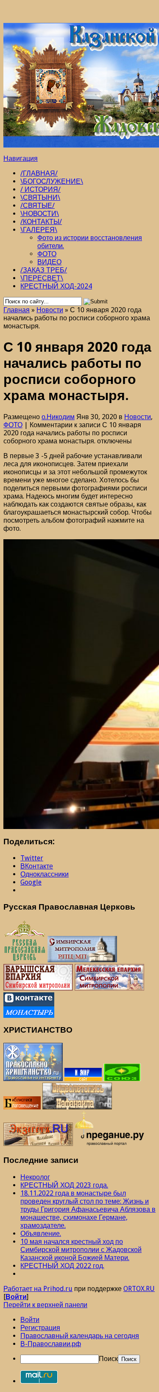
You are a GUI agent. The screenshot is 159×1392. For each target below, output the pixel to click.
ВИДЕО (49, 262)
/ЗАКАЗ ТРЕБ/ (43, 270)
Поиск (108, 1359)
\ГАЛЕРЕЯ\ (38, 230)
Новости (49, 310)
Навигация (20, 158)
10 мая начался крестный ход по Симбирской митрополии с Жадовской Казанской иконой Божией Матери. (81, 1250)
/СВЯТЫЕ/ (37, 206)
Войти (16, 1297)
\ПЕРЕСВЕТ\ (41, 278)
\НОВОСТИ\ (39, 214)
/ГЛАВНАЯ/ (39, 173)
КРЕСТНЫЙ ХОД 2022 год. (62, 1266)
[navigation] (79, 1340)
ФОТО (46, 254)
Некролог (35, 1177)
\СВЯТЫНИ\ (40, 197)
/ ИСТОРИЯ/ (40, 189)
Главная (16, 310)
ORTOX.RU (139, 1289)
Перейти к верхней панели (45, 1305)
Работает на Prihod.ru (38, 1289)
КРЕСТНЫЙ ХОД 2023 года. (64, 1185)
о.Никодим (58, 417)
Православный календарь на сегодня (79, 1336)
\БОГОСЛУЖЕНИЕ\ (51, 181)
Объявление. (40, 1234)
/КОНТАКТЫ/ (41, 222)
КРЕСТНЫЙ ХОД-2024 (56, 286)
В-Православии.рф (50, 1344)
